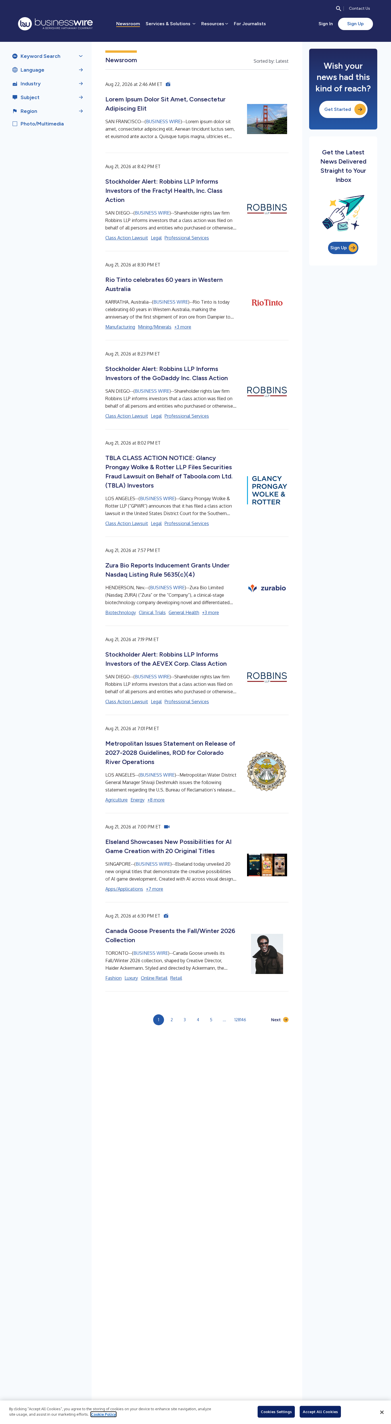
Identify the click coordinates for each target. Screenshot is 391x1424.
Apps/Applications (124, 889)
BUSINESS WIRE (163, 121)
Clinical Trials (152, 612)
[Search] (338, 8)
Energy (138, 800)
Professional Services (187, 238)
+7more (154, 889)
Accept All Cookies (320, 1411)
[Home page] (55, 23)
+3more (182, 327)
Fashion (113, 978)
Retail (176, 978)
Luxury (131, 978)
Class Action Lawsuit (126, 238)
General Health (184, 612)
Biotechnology (120, 612)
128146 (240, 1019)
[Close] (382, 1412)
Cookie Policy (103, 1414)
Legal (156, 238)
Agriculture (116, 800)
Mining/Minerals (154, 327)
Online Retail (154, 978)
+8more (156, 800)
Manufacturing (120, 327)
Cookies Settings (276, 1411)
